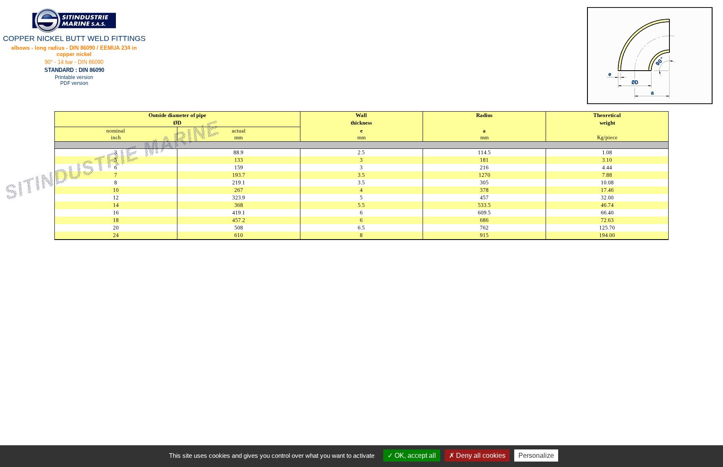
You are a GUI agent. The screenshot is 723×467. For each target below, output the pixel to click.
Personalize (536, 455)
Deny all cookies (479, 455)
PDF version (74, 83)
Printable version (74, 77)
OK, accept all (414, 455)
